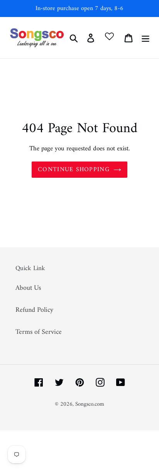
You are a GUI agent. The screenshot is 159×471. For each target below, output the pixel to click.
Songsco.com (89, 404)
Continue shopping (74, 169)
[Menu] (145, 38)
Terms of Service (38, 332)
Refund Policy (34, 310)
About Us (28, 288)
